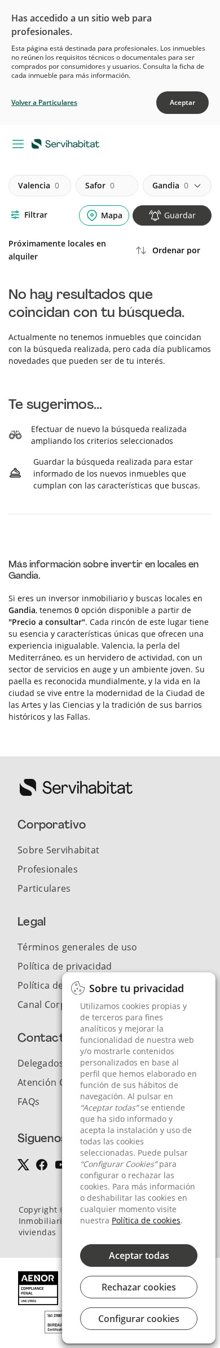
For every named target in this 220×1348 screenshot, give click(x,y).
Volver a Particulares (44, 102)
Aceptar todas (139, 1255)
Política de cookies (146, 1220)
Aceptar (182, 102)
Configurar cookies (138, 1318)
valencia (38, 185)
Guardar (180, 215)
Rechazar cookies (139, 1287)
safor (100, 185)
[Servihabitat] (68, 143)
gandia (170, 185)
